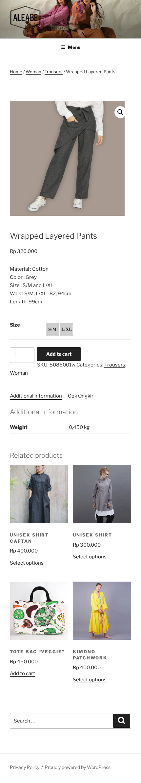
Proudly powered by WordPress (78, 767)
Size (15, 325)
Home (16, 71)
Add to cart (58, 354)
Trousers (54, 71)
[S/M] (52, 329)
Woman (33, 71)
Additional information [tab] (36, 396)
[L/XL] (66, 329)
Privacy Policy (24, 767)
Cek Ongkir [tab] (80, 396)
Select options (27, 563)
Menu (74, 47)
